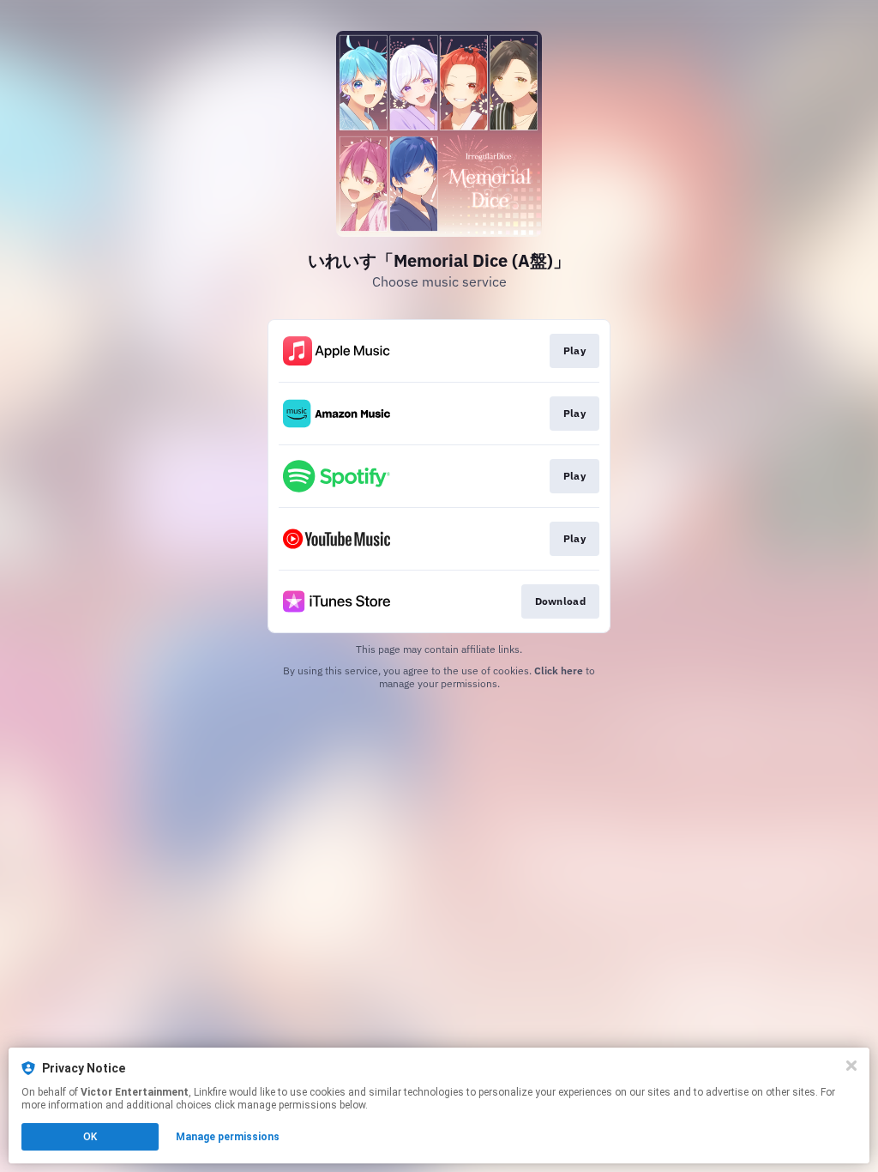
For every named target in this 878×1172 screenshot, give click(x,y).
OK (90, 1137)
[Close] (851, 1065)
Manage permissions (228, 1137)
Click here (558, 670)
